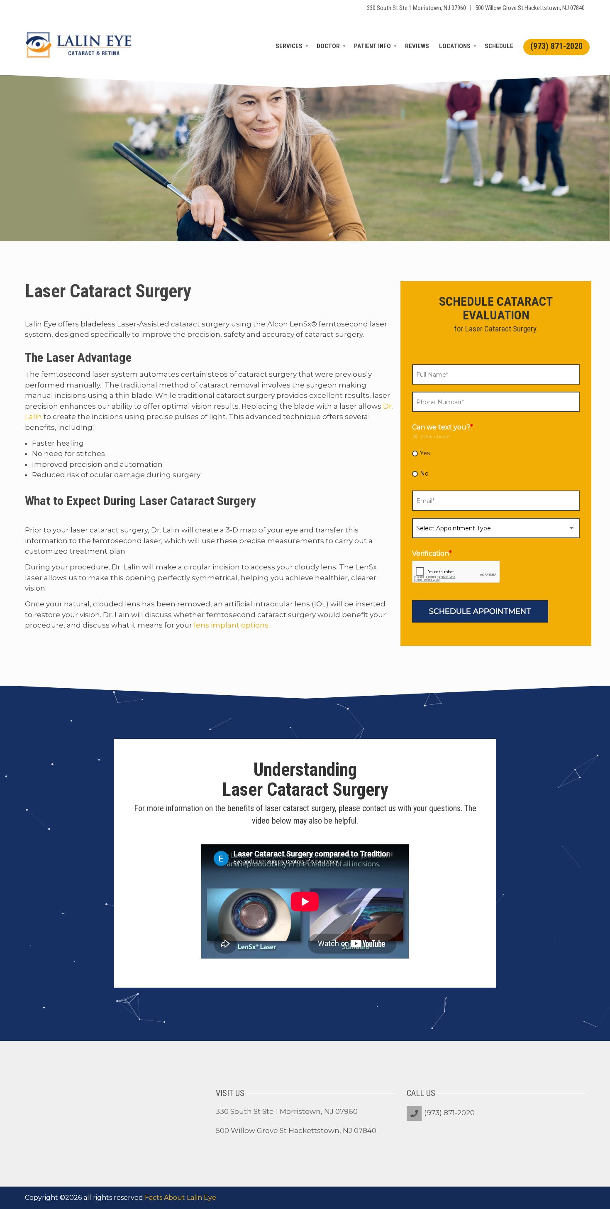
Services (289, 46)
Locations (455, 46)
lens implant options (231, 625)
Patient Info (372, 46)
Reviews (417, 46)
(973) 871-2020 (449, 1112)
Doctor (328, 46)
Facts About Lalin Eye (180, 1198)
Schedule (499, 46)
